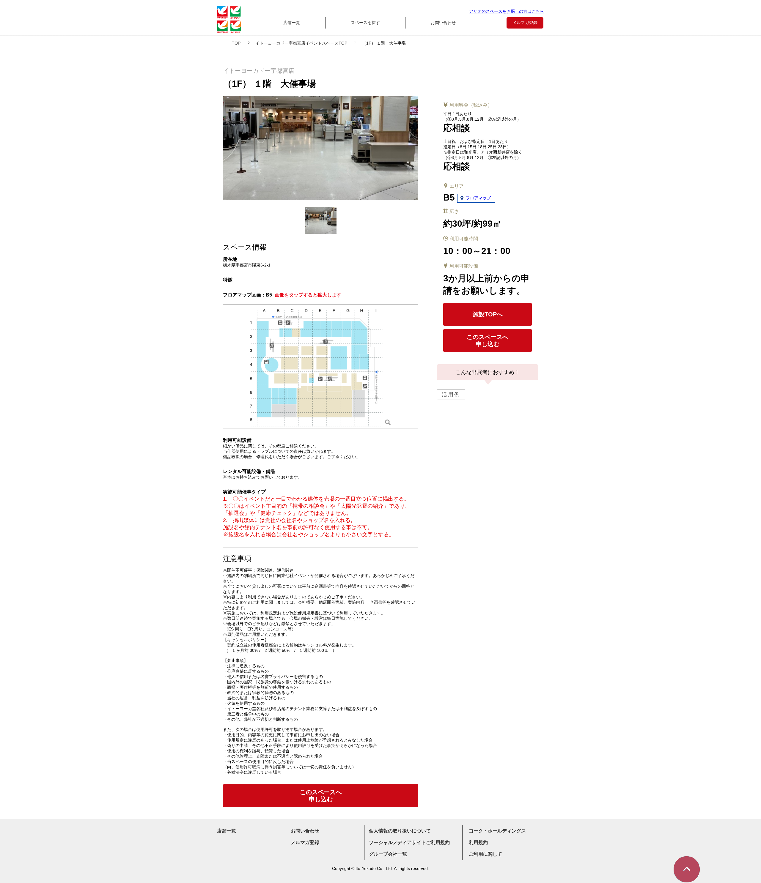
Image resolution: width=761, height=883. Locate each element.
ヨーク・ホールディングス (497, 830)
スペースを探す (365, 22)
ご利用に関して (485, 854)
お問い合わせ (443, 22)
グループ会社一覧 (388, 854)
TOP (236, 43)
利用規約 (478, 842)
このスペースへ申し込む (487, 340)
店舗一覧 (291, 22)
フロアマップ (478, 197)
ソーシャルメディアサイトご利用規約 (409, 842)
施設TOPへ (488, 314)
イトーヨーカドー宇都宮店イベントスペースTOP (301, 43)
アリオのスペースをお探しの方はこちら (506, 11)
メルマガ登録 (524, 22)
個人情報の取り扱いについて (400, 830)
